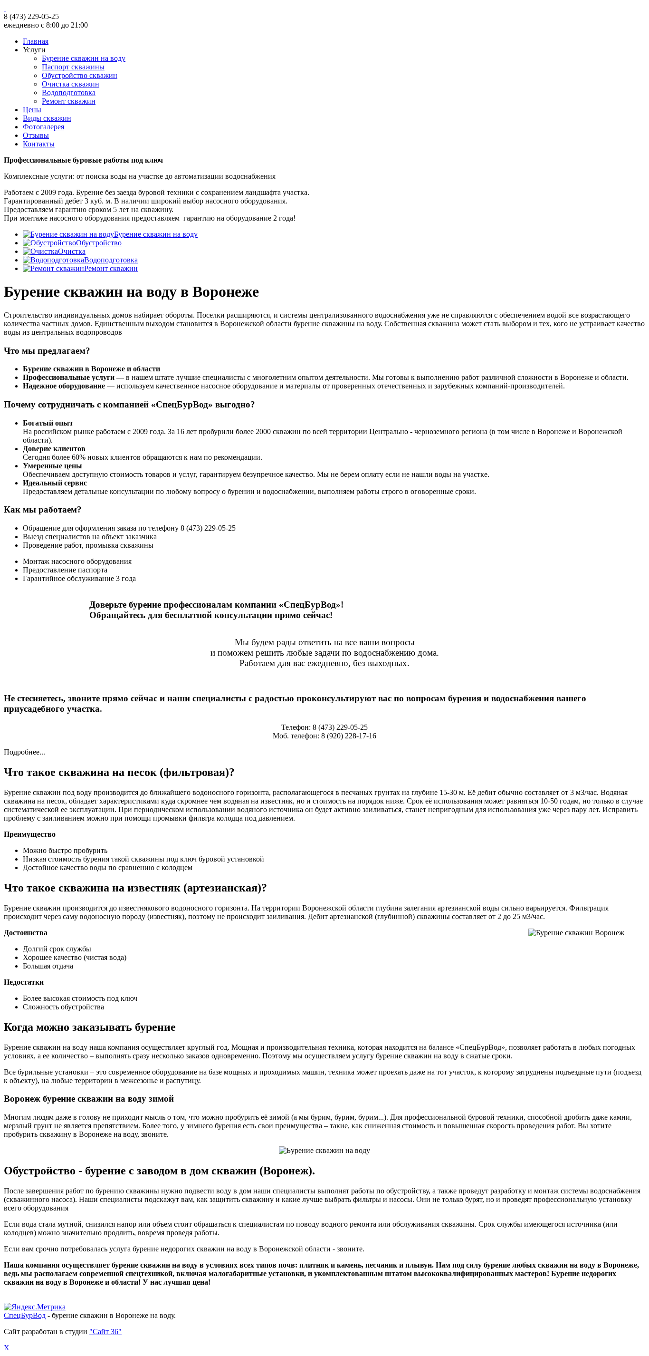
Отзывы (36, 135)
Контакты (39, 144)
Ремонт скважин (68, 101)
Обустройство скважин (79, 75)
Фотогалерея (43, 127)
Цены (32, 110)
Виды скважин (47, 118)
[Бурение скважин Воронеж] (324, 8)
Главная (35, 41)
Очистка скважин (70, 84)
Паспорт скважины (73, 67)
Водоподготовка (68, 92)
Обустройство (99, 243)
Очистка (72, 251)
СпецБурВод (25, 1315)
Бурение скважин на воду (83, 58)
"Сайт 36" (105, 1331)
